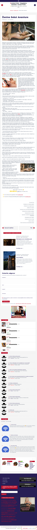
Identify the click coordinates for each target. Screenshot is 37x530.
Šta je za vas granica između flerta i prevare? (18, 369)
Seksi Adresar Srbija (6, 478)
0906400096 (13, 324)
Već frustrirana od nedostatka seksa (27, 222)
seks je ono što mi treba (30, 219)
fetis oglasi (2, 503)
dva (7, 59)
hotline (14, 503)
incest (6, 505)
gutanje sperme (10, 503)
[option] (7, 463)
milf (14, 508)
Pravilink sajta (5, 481)
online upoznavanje (11, 512)
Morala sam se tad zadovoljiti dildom (27, 209)
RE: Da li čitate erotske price (15, 403)
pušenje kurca (11, 514)
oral (16, 512)
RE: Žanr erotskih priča (14, 383)
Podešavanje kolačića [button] (21, 528)
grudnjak (4, 73)
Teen (21, 461)
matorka (6, 508)
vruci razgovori (4, 521)
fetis (15, 502)
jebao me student (31, 207)
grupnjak (6, 503)
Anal (19, 461)
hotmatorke (3, 505)
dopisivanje (11, 500)
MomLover (12, 371)
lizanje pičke (12, 506)
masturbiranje (3, 508)
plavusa (7, 514)
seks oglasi (3, 516)
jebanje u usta (14, 505)
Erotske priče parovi (25, 236)
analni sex (4, 500)
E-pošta (3, 289)
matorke (10, 508)
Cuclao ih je (32, 202)
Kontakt (4, 483)
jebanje (10, 505)
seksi (11, 74)
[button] (32, 459)
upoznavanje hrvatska (5, 519)
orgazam (3, 514)
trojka (9, 517)
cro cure (8, 500)
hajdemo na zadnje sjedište (29, 204)
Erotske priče (20, 194)
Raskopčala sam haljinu (30, 217)
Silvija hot (8, 322)
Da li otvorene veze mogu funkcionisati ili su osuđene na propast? (21, 376)
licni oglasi (8, 506)
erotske (5, 502)
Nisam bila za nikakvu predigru (28, 211)
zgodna (10, 521)
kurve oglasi (3, 506)
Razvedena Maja (14, 445)
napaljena (9, 510)
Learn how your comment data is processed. (23, 303)
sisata (14, 516)
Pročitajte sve (19, 248)
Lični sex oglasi (8, 461)
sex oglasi (9, 516)
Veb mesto (4, 293)
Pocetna (11, 10)
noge (19, 113)
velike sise (13, 519)
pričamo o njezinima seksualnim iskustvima (28, 215)
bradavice (23, 90)
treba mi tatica (13, 424)
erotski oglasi (11, 502)
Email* (2, 490)
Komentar (4, 277)
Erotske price (16, 10)
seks (15, 514)
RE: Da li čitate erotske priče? (15, 356)
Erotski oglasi (25, 528)
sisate (2, 517)
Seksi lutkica (8, 329)
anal (2, 500)
